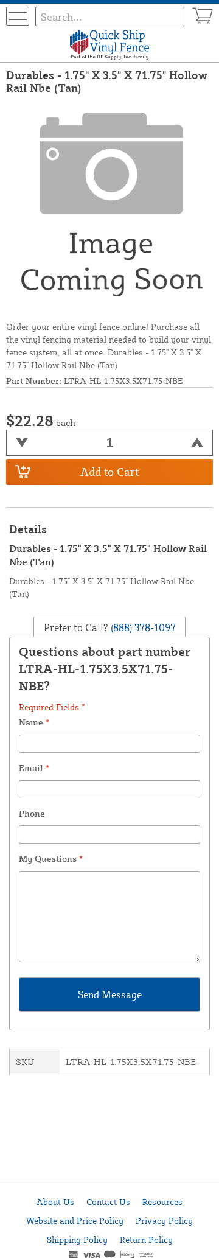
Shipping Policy (77, 1239)
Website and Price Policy (74, 1220)
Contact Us (108, 1202)
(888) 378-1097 (142, 627)
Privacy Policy (164, 1220)
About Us (55, 1202)
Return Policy (146, 1239)
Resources (162, 1202)
